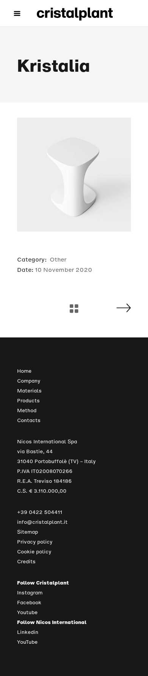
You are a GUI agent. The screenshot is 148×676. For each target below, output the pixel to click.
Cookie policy (34, 551)
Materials (29, 391)
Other (58, 259)
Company (28, 381)
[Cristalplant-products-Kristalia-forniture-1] (74, 175)
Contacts (29, 420)
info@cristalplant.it (42, 522)
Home (24, 371)
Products (28, 400)
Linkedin (27, 632)
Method (26, 410)
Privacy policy (34, 542)
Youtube (27, 612)
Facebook (29, 602)
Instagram (30, 592)
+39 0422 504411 (39, 512)
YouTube (27, 642)
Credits (26, 561)
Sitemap (27, 532)
